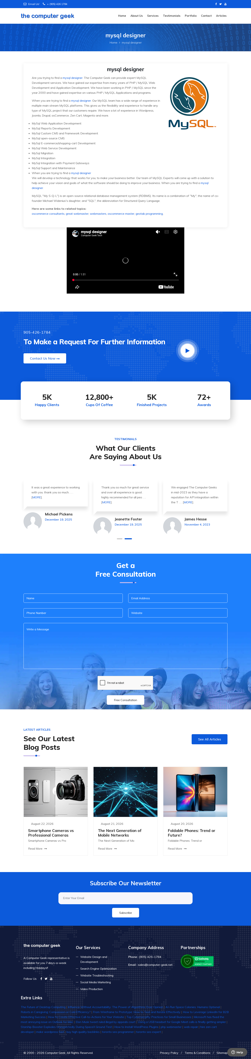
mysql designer (73, 78)
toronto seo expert (148, 1032)
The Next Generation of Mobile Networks (119, 832)
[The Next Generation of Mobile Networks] (125, 791)
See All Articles (209, 739)
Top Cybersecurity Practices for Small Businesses (158, 1017)
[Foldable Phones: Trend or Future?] (195, 791)
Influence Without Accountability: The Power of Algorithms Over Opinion (115, 1007)
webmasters (98, 213)
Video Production (91, 989)
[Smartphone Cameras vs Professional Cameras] (56, 791)
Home (122, 15)
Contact (206, 15)
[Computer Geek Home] (47, 13)
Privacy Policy (169, 1053)
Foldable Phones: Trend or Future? (191, 832)
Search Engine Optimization (98, 968)
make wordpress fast (50, 1032)
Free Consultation (125, 700)
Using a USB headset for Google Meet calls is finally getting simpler (182, 1022)
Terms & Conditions (197, 1053)
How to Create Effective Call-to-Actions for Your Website (86, 1017)
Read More (35, 848)
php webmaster (171, 1027)
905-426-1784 (37, 332)
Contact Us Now (42, 358)
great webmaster (77, 213)
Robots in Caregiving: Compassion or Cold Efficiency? (56, 1012)
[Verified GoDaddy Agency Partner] (197, 961)
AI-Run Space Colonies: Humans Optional (193, 1007)
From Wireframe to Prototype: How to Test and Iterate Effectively (136, 1012)
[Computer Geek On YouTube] (225, 4)
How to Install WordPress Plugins (136, 1027)
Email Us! (33, 4)
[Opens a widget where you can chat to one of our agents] (237, 1052)
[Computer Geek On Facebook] (216, 4)
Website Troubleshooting (96, 975)
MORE (36, 497)
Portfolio (191, 15)
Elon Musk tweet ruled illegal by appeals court (105, 1022)
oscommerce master (121, 213)
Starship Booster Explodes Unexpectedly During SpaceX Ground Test (66, 1027)
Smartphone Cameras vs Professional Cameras (51, 832)
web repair (191, 1027)
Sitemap (222, 1053)
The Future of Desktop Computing (43, 1007)
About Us (136, 15)
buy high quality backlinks (83, 1032)
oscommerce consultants (48, 213)
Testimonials (171, 15)
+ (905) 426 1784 (57, 4)
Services (153, 15)
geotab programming (149, 213)
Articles (221, 15)
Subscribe (125, 913)
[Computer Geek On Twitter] (220, 4)
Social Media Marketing (95, 982)
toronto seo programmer (118, 1032)
